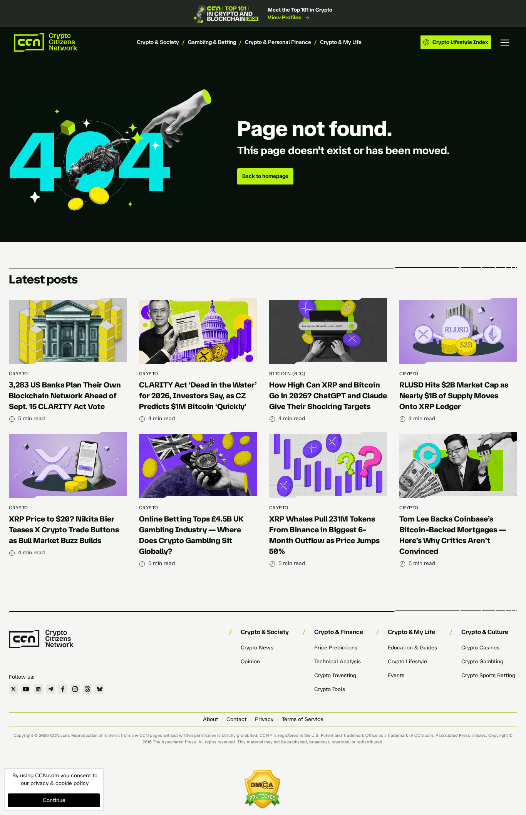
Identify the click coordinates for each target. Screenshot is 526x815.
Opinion (250, 661)
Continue (54, 800)
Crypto (18, 373)
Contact (236, 719)
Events (396, 675)
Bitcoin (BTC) (287, 373)
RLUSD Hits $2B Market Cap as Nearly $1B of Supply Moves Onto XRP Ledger (453, 395)
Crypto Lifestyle (407, 661)
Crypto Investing (335, 675)
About (210, 719)
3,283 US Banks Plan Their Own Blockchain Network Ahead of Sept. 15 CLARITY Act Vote (65, 395)
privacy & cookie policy (59, 783)
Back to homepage (265, 176)
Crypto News (257, 647)
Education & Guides (412, 647)
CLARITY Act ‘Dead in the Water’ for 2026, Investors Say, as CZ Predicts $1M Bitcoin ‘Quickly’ (198, 395)
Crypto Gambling (482, 661)
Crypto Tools (329, 689)
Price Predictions (335, 647)
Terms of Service (302, 719)
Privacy (264, 719)
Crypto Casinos (480, 647)
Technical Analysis (337, 661)
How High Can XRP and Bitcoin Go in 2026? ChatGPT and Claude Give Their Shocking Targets (328, 395)
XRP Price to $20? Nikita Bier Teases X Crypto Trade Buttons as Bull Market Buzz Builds (64, 529)
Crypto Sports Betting (488, 675)
